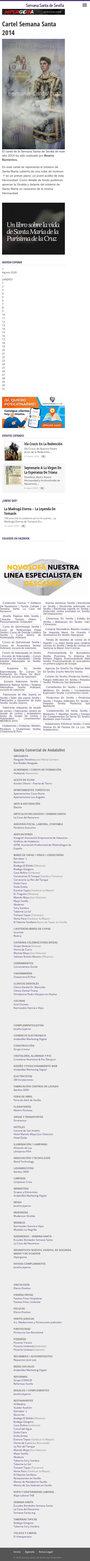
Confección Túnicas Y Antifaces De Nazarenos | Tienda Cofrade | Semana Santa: (20, 606)
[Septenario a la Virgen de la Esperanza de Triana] (13, 483)
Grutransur (20, 1120)
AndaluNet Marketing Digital (30, 1039)
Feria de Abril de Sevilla (27, 1100)
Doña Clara (20, 883)
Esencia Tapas (22, 890)
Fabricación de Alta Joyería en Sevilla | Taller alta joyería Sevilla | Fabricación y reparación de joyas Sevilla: (20, 698)
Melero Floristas (23, 1110)
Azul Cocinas (21, 1004)
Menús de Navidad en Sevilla (30, 1482)
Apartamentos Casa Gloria (29, 793)
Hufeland (19, 773)
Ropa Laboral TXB (24, 1495)
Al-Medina (20, 1404)
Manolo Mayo (22, 897)
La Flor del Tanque (24, 1446)
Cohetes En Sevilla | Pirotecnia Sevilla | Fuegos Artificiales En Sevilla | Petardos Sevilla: (66, 679)
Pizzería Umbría (23, 1349)
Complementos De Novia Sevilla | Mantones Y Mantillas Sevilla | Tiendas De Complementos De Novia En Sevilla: (66, 713)
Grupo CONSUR (23, 1380)
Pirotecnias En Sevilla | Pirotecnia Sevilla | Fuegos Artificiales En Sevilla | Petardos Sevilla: (66, 700)
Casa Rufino (20, 872)
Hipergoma (20, 1257)
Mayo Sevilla (21, 901)
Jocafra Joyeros (22, 1029)
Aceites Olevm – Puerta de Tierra (33, 783)
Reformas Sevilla (23, 1384)
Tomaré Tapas (22, 915)
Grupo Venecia (22, 946)
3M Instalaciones (23, 1080)
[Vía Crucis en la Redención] (13, 459)
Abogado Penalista (24, 759)
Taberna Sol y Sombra (26, 1460)
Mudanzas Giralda (24, 1216)
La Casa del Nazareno (26, 817)
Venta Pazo (20, 918)
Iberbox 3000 (21, 1090)
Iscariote (19, 932)
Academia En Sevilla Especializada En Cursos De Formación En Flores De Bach (20, 671)
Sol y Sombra (21, 908)
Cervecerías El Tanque (27, 876)
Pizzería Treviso (23, 1342)
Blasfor (18, 807)
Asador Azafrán (23, 1407)
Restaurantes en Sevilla (27, 1478)
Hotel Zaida (20, 1137)
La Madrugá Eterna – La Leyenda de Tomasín (29, 511)
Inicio (17, 1552)
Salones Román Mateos (27, 956)
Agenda (29, 1552)
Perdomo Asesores (25, 827)
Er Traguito (20, 894)
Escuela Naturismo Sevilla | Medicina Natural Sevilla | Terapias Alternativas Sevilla (20, 684)
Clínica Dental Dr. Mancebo (29, 987)
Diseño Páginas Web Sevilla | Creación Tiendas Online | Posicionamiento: (20, 619)
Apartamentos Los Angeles (29, 797)
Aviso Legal (46, 1552)
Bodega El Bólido (23, 865)
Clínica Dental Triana (26, 990)
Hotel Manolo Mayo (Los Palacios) (33, 1134)
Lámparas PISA (22, 1151)
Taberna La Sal (22, 911)
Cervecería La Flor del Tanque (31, 880)
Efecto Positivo (22, 1288)
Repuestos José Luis (25, 1360)
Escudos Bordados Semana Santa (33, 1240)
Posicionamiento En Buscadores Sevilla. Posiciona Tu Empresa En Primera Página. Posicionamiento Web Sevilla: (66, 657)
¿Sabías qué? (9, 501)
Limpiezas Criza (23, 1182)
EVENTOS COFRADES (13, 436)
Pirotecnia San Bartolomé (28, 1332)
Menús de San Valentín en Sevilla (33, 1485)
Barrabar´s (20, 858)
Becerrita (19, 862)
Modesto (19, 904)
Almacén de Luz (23, 1148)
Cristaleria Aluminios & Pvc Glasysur (35, 1059)
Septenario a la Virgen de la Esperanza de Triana (42, 470)
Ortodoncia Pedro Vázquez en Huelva (35, 994)
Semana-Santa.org (24, 1512)
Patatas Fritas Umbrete (27, 1302)
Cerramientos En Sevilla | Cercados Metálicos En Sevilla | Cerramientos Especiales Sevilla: (66, 690)
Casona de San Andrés (27, 1130)
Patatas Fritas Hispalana (28, 1298)
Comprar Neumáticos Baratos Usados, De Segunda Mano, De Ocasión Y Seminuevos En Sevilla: (66, 632)
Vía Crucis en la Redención (43, 443)
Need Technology (24, 1161)
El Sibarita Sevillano (25, 922)
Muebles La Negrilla (25, 1229)
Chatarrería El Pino (25, 977)
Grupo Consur (22, 1049)
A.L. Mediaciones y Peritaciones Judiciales (38, 1322)
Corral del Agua (23, 1429)
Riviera (18, 936)
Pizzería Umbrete (24, 1346)
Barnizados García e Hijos (29, 1008)
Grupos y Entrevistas (26, 1192)
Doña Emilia (21, 887)
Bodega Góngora (23, 869)
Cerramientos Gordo (26, 967)
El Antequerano (23, 1536)
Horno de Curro (23, 949)
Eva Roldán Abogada (25, 763)
